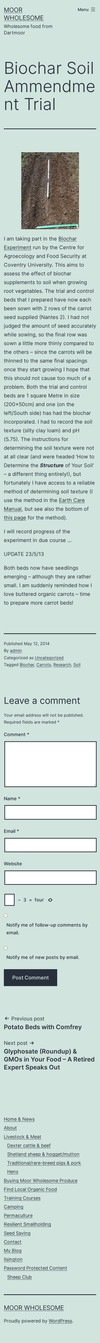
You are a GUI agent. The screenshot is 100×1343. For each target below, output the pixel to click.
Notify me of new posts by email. (42, 957)
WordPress (60, 1321)
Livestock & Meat (22, 1136)
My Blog (13, 1250)
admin (16, 650)
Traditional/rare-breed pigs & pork (44, 1163)
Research (62, 664)
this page (15, 518)
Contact (13, 1242)
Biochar (27, 664)
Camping (13, 1206)
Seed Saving (17, 1233)
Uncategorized (49, 657)
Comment (16, 734)
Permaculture (18, 1215)
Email (11, 831)
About (10, 1127)
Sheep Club (19, 1277)
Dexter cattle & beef (29, 1145)
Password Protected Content (35, 1268)
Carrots (43, 664)
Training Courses (22, 1198)
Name (12, 798)
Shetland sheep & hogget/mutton (43, 1154)
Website (13, 863)
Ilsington (13, 1259)
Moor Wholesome (34, 1307)
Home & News (19, 1119)
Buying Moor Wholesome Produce (40, 1180)
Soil (77, 664)
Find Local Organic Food (30, 1189)
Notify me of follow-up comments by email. (47, 929)
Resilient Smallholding (27, 1224)
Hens (12, 1171)
